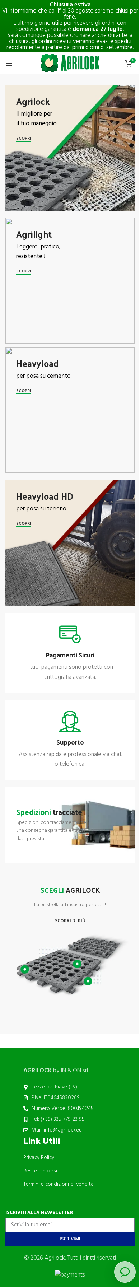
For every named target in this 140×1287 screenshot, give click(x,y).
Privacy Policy (38, 1157)
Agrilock (55, 1258)
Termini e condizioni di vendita (58, 1184)
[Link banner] (70, 148)
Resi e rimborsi (40, 1171)
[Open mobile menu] (9, 63)
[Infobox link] (70, 653)
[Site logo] (70, 63)
